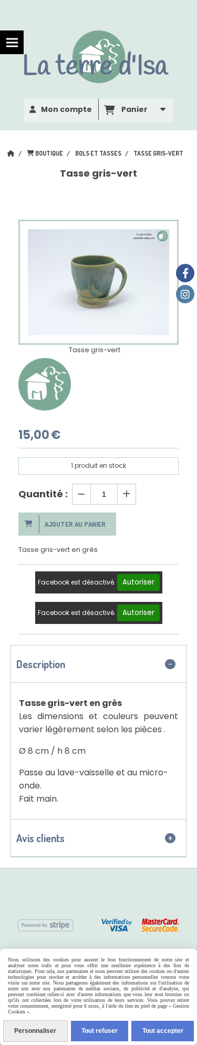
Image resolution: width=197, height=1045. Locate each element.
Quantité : (43, 493)
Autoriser (138, 582)
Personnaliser (35, 1030)
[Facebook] (185, 273)
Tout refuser (99, 1030)
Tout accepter (162, 1030)
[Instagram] (185, 294)
